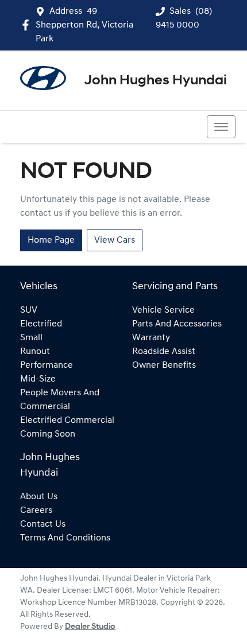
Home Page (51, 240)
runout (35, 351)
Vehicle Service (163, 310)
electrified (41, 324)
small (31, 338)
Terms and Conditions (65, 538)
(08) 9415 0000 (56, 126)
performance (46, 365)
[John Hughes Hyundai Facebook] (28, 25)
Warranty (151, 338)
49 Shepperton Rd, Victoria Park (84, 25)
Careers (36, 510)
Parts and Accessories (177, 324)
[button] (221, 126)
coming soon (47, 434)
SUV (28, 310)
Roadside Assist (163, 351)
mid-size (38, 379)
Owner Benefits (164, 365)
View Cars (114, 240)
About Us (38, 496)
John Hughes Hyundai (155, 81)
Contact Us (42, 524)
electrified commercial (67, 420)
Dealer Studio (90, 627)
